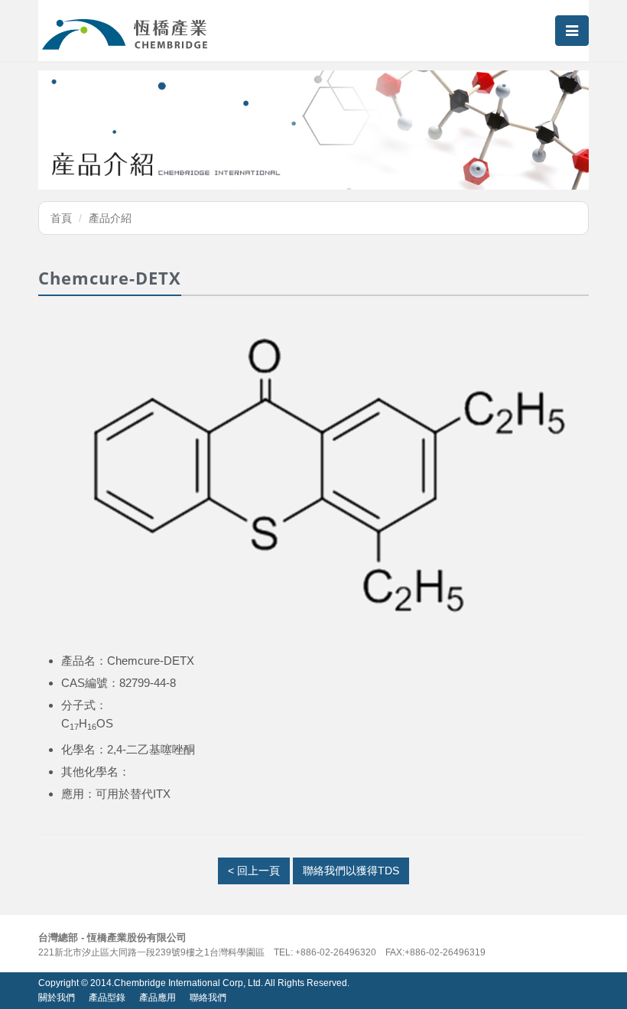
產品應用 (157, 997)
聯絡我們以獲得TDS (351, 870)
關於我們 (56, 997)
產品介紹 (110, 218)
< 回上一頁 (254, 870)
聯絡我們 (208, 997)
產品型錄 (107, 997)
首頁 (61, 218)
